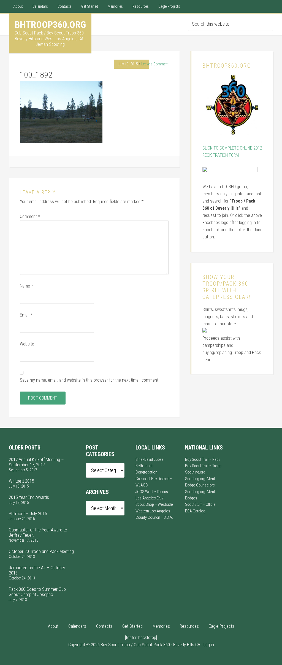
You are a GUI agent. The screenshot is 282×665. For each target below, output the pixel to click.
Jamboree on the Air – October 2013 (37, 570)
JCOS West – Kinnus (151, 492)
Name (26, 286)
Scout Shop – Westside (154, 504)
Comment (30, 216)
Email (26, 315)
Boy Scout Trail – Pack (202, 459)
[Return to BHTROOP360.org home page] (232, 133)
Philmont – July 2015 (28, 513)
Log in (209, 644)
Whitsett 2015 (21, 481)
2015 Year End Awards (29, 497)
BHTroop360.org (50, 24)
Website (27, 344)
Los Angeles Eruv (149, 498)
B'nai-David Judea (149, 459)
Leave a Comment (155, 64)
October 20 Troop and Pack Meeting (41, 551)
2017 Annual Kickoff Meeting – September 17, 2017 (36, 462)
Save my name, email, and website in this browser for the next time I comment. (89, 380)
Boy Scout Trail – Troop (203, 466)
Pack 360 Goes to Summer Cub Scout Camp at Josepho (37, 591)
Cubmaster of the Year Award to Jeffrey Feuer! (38, 532)
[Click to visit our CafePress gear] (204, 331)
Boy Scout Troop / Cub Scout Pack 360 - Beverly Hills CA (150, 644)
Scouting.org (195, 472)
